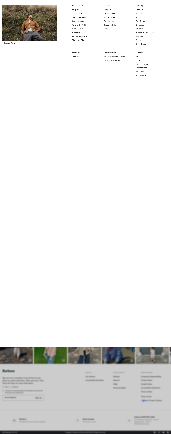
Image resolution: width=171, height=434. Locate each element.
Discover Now (9, 43)
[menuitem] (29, 44)
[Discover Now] (29, 23)
